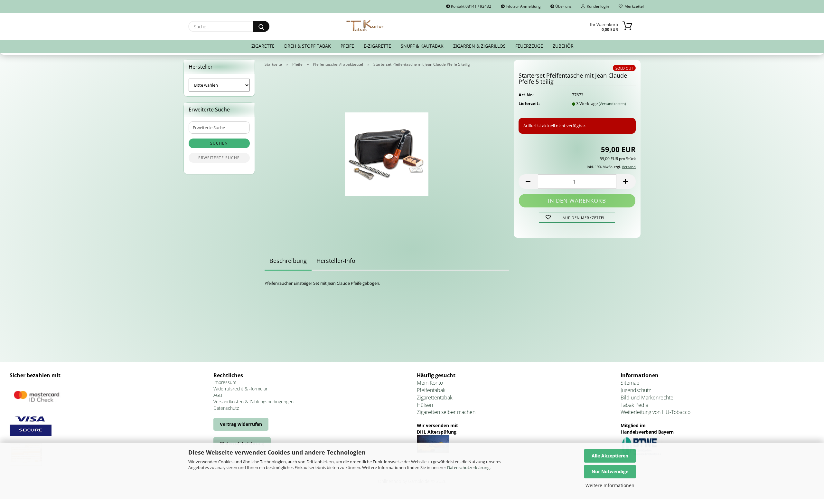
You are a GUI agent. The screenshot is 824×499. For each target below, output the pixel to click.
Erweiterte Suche (219, 157)
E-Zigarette (377, 46)
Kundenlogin (597, 6)
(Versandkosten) (612, 103)
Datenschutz (226, 408)
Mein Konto (430, 382)
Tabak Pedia (634, 404)
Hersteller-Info (335, 260)
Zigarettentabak (435, 397)
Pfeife (347, 46)
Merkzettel (633, 6)
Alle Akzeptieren (610, 456)
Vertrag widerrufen (241, 424)
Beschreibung (288, 260)
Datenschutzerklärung (468, 467)
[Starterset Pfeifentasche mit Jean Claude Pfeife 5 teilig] (386, 152)
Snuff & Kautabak (422, 46)
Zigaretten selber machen (446, 412)
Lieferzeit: (529, 103)
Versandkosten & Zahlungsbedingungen (253, 401)
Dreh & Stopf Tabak (307, 46)
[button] (528, 181)
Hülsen (425, 404)
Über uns (563, 6)
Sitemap (630, 382)
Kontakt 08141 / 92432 (470, 6)
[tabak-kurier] (365, 26)
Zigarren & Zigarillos (479, 46)
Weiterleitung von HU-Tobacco (655, 412)
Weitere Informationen (609, 485)
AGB (217, 395)
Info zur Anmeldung (523, 6)
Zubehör (563, 46)
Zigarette (263, 46)
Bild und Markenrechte (647, 397)
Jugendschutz (636, 390)
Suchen (219, 143)
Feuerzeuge (529, 46)
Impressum (224, 382)
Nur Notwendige (610, 471)
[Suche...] (261, 26)
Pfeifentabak (431, 390)
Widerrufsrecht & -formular (240, 389)
